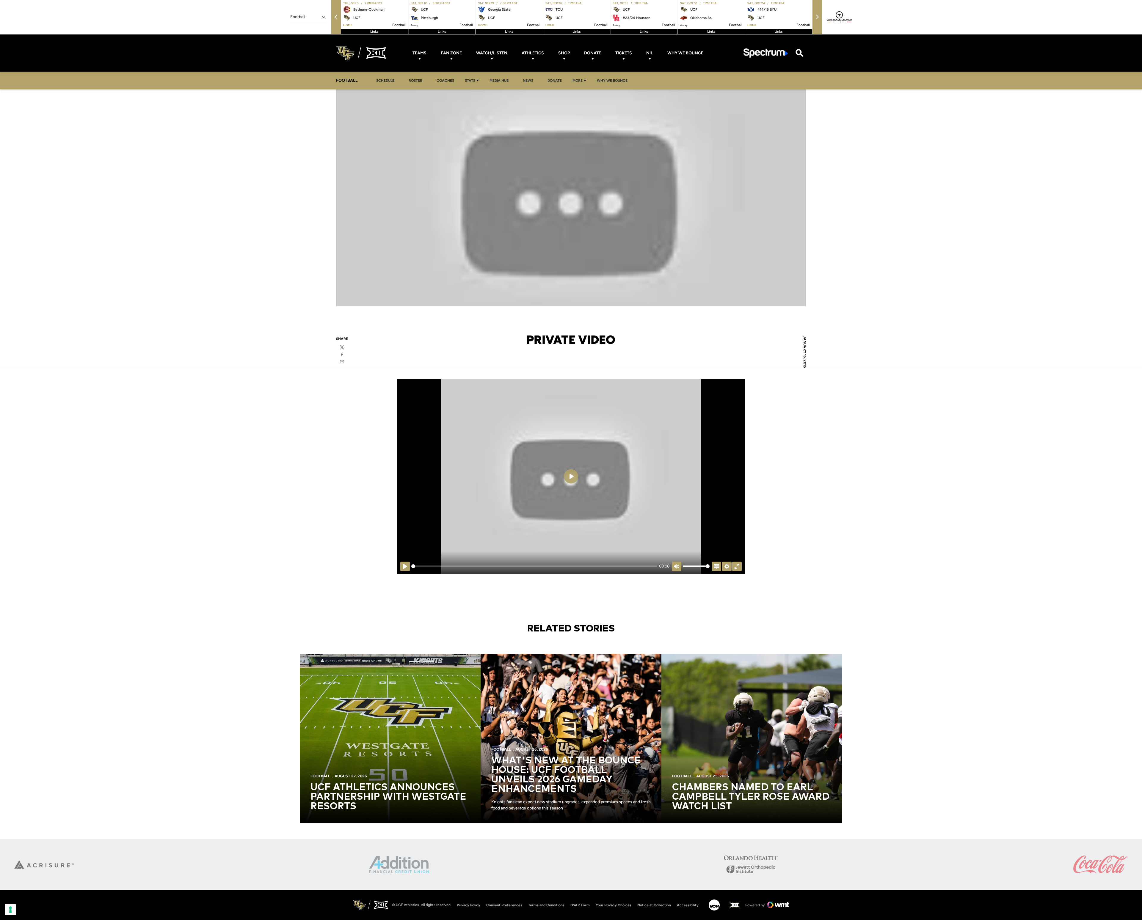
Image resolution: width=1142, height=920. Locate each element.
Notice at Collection (654, 905)
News (528, 80)
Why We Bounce (685, 53)
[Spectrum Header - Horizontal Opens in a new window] (765, 53)
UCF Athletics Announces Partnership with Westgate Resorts (388, 797)
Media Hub (500, 80)
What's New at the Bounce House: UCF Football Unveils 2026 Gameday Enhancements (566, 775)
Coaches (445, 80)
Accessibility (688, 905)
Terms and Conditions (546, 905)
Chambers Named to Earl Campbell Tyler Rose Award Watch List (750, 797)
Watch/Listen (491, 53)
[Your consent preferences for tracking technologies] (10, 909)
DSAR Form (580, 905)
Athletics (533, 53)
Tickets (623, 53)
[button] (336, 17)
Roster (415, 80)
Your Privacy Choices (613, 905)
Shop (564, 53)
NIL (649, 53)
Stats (470, 80)
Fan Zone (451, 53)
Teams (419, 53)
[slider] (534, 566)
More (577, 80)
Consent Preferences (504, 905)
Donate (592, 53)
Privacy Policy (468, 905)
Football (320, 776)
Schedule (385, 80)
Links (374, 31)
